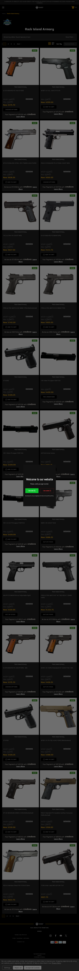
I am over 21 (31, 491)
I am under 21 (47, 491)
